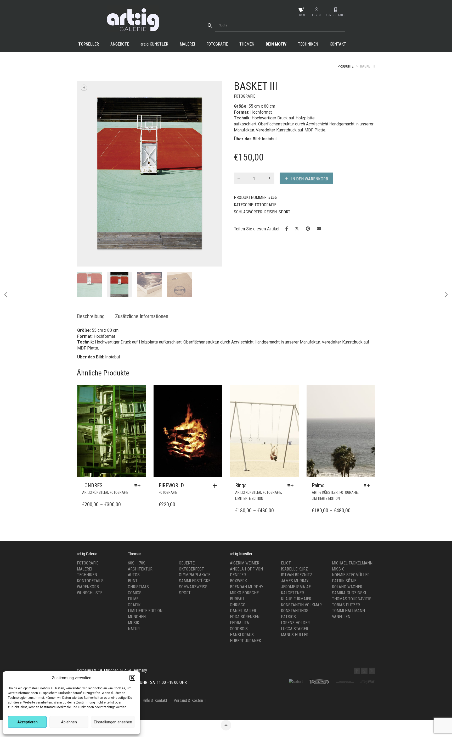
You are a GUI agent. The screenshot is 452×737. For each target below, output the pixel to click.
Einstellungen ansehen (113, 722)
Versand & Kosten (188, 637)
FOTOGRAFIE (244, 96)
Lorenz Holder (295, 560)
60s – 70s (136, 500)
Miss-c (338, 506)
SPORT (284, 211)
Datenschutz (112, 637)
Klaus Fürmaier (296, 536)
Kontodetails (90, 518)
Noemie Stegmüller (351, 512)
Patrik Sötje (344, 518)
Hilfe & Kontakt (155, 637)
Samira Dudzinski (349, 530)
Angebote (119, 44)
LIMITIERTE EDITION (249, 436)
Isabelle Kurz (294, 506)
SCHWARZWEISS (193, 524)
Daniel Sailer (243, 548)
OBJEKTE (187, 500)
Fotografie (217, 44)
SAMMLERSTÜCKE (194, 518)
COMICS (135, 530)
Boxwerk (238, 518)
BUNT (133, 518)
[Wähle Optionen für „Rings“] (291, 423)
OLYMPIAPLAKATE (194, 512)
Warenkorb (88, 524)
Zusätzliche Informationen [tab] (141, 254)
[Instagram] (364, 608)
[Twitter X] (372, 608)
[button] (132, 677)
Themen (246, 44)
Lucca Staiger (294, 566)
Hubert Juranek (245, 578)
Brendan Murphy (246, 524)
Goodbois (239, 566)
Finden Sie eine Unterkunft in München (108, 643)
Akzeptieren (27, 722)
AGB (132, 637)
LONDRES (92, 423)
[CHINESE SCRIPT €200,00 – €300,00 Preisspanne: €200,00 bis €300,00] (446, 294)
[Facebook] (357, 608)
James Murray (295, 518)
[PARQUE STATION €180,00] (6, 294)
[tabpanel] (89, 179)
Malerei (187, 44)
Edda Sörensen (244, 554)
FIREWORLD (171, 423)
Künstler (154, 44)
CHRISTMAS (138, 524)
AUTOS (134, 512)
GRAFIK (134, 542)
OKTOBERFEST (191, 506)
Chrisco (237, 542)
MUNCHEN (137, 554)
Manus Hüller (294, 572)
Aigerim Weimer (244, 500)
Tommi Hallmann (348, 548)
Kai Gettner (292, 530)
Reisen (270, 211)
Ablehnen (69, 722)
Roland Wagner (347, 524)
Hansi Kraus (242, 572)
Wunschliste (89, 530)
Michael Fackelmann (352, 500)
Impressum (86, 637)
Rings (240, 423)
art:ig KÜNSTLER (95, 430)
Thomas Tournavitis (351, 536)
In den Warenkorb (309, 178)
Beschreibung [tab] (91, 254)
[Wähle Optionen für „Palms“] (368, 423)
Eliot (286, 500)
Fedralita (239, 560)
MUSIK (133, 560)
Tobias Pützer (346, 542)
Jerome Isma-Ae (296, 524)
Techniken (308, 44)
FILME (133, 536)
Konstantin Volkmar (301, 542)
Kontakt (338, 44)
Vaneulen (341, 554)
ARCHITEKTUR (140, 506)
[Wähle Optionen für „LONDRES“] (138, 423)
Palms (318, 423)
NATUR (134, 566)
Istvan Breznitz (296, 512)
